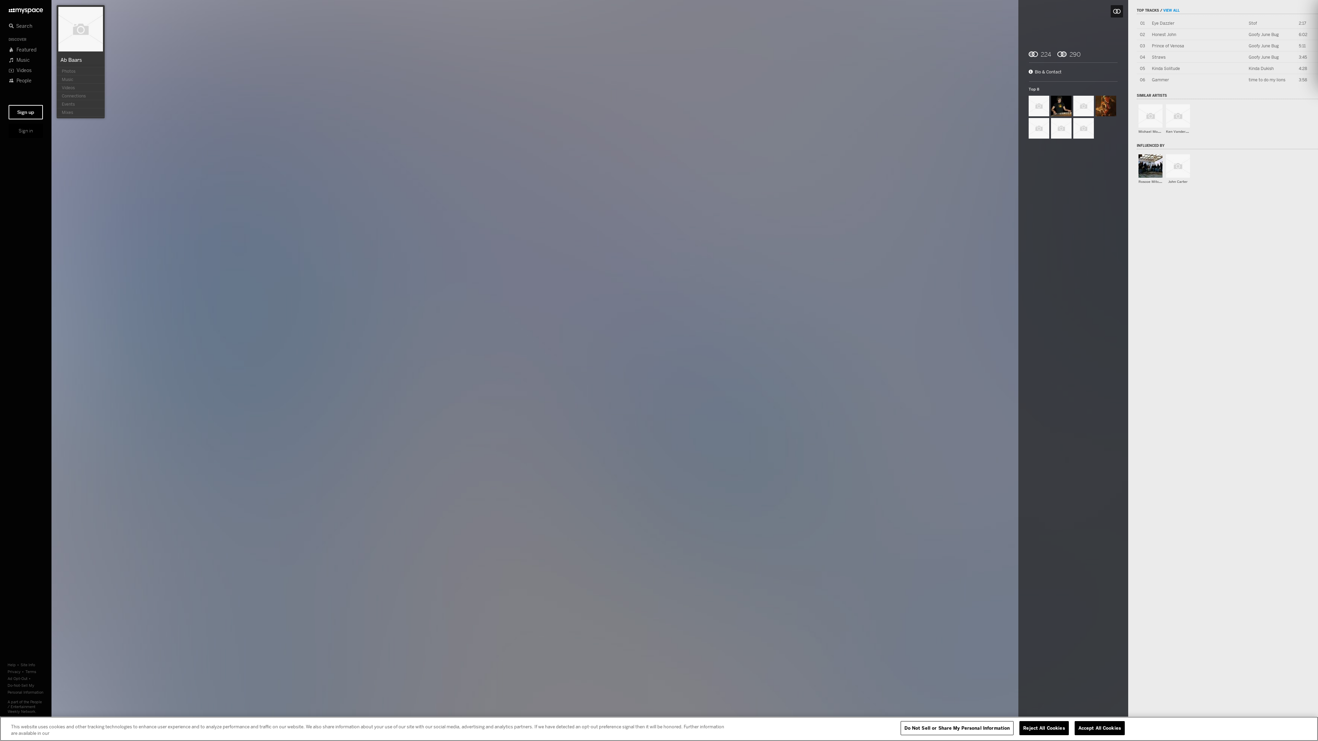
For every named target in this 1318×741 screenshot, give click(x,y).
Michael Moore (1150, 131)
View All (1171, 10)
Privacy (14, 671)
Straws (1159, 57)
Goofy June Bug (1264, 34)
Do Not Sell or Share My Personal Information (957, 728)
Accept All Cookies (1099, 728)
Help (12, 664)
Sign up (25, 112)
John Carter (1178, 181)
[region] (659, 729)
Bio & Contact (1048, 72)
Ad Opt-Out (17, 678)
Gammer (1160, 80)
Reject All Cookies (1044, 728)
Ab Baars (71, 59)
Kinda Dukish (1261, 68)
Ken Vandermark (1180, 131)
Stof (1253, 23)
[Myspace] (26, 9)
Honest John (1164, 34)
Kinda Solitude (1166, 68)
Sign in (26, 131)
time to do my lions (1267, 80)
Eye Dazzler (1163, 23)
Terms (30, 671)
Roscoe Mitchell (1151, 181)
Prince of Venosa (1168, 46)
